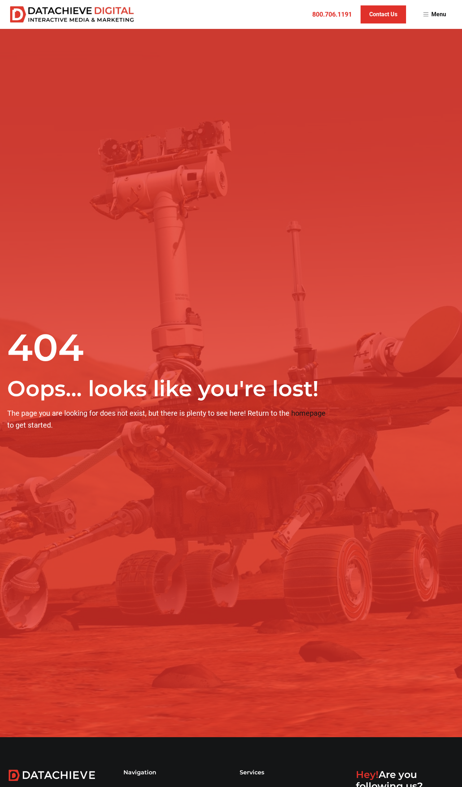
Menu (438, 14)
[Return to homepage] (72, 14)
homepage (308, 413)
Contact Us (383, 14)
